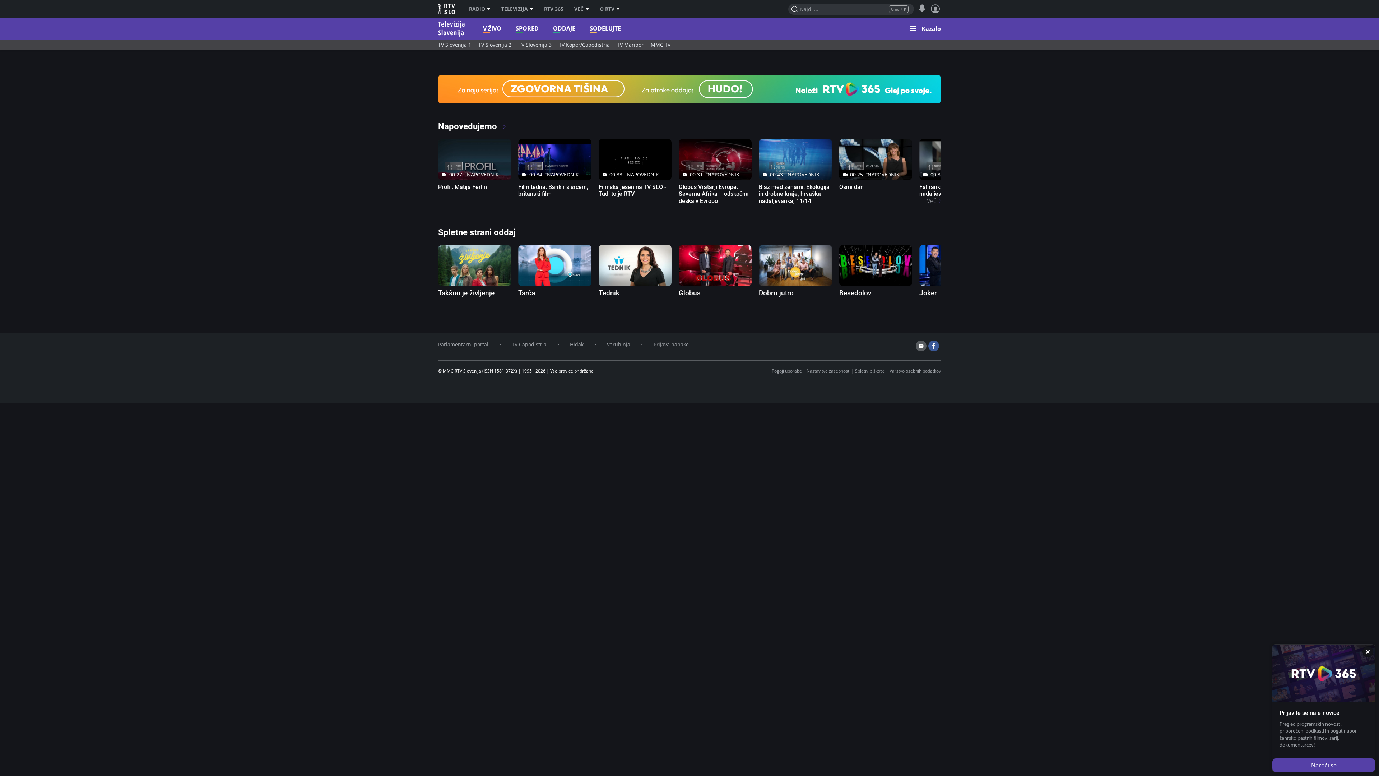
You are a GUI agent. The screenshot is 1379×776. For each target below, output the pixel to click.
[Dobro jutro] (795, 265)
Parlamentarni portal (463, 344)
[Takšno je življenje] (474, 265)
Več (579, 8)
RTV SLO (447, 9)
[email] (921, 346)
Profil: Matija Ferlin (462, 187)
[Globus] (715, 265)
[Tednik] (635, 265)
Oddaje (564, 28)
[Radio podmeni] (490, 8)
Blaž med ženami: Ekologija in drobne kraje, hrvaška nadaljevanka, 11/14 (794, 194)
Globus (690, 293)
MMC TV (660, 44)
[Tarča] (554, 265)
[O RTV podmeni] (619, 8)
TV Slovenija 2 (494, 44)
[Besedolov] (875, 265)
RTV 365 (553, 8)
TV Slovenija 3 (535, 44)
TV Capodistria (529, 344)
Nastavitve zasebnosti (828, 371)
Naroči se (1324, 765)
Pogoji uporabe (787, 371)
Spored (527, 28)
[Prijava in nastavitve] (935, 9)
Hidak (577, 344)
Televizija (514, 8)
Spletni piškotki (870, 371)
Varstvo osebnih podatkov (915, 371)
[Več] (589, 8)
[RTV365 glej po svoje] (689, 88)
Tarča (526, 293)
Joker (928, 293)
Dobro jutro (776, 293)
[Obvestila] (922, 8)
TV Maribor (630, 44)
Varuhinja (618, 344)
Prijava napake (671, 344)
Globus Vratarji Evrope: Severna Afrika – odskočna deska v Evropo (714, 194)
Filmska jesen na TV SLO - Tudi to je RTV (632, 190)
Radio (477, 8)
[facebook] (933, 346)
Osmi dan (851, 187)
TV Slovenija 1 (454, 44)
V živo (492, 28)
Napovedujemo (468, 126)
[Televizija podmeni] (533, 8)
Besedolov (855, 293)
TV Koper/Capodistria (584, 44)
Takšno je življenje (466, 293)
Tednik (609, 293)
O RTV (607, 8)
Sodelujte (605, 28)
